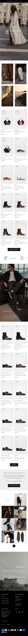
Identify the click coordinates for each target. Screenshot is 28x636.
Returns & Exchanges (5, 603)
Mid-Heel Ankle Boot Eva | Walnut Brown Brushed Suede (20, 242)
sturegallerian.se (4, 616)
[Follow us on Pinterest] (22, 612)
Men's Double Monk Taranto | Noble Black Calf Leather (7, 375)
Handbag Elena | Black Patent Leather (6, 132)
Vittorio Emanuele (5, 345)
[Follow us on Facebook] (16, 612)
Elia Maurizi (17, 240)
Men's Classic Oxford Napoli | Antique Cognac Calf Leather (20, 430)
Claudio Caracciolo (5, 372)
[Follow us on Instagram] (19, 612)
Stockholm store (14, 485)
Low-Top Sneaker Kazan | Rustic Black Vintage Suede (20, 159)
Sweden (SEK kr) (4, 621)
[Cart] (25, 5)
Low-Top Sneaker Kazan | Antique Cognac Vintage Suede (7, 187)
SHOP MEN (19, 34)
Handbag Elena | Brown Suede (7, 159)
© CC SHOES (8, 624)
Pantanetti (16, 455)
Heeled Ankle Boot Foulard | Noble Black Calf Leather (6, 242)
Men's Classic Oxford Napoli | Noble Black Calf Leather (7, 430)
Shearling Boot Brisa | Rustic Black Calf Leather (6, 215)
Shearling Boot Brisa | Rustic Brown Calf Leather (20, 215)
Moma (15, 157)
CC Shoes (2, 240)
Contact (3, 596)
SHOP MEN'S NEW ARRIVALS (11, 316)
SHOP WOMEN (10, 34)
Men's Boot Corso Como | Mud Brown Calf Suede (20, 347)
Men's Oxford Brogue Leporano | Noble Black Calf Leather (7, 402)
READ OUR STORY (21, 585)
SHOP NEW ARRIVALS (14, 249)
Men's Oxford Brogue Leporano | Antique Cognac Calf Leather (20, 402)
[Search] (4, 5)
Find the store (17, 600)
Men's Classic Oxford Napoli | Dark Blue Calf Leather (7, 458)
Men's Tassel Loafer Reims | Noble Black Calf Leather (19, 458)
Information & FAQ (5, 601)
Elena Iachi (3, 129)
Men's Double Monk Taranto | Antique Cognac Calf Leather (20, 375)
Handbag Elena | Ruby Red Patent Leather (19, 132)
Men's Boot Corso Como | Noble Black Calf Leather (6, 347)
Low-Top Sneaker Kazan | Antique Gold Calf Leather (19, 187)
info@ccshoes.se (18, 605)
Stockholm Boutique (5, 598)
